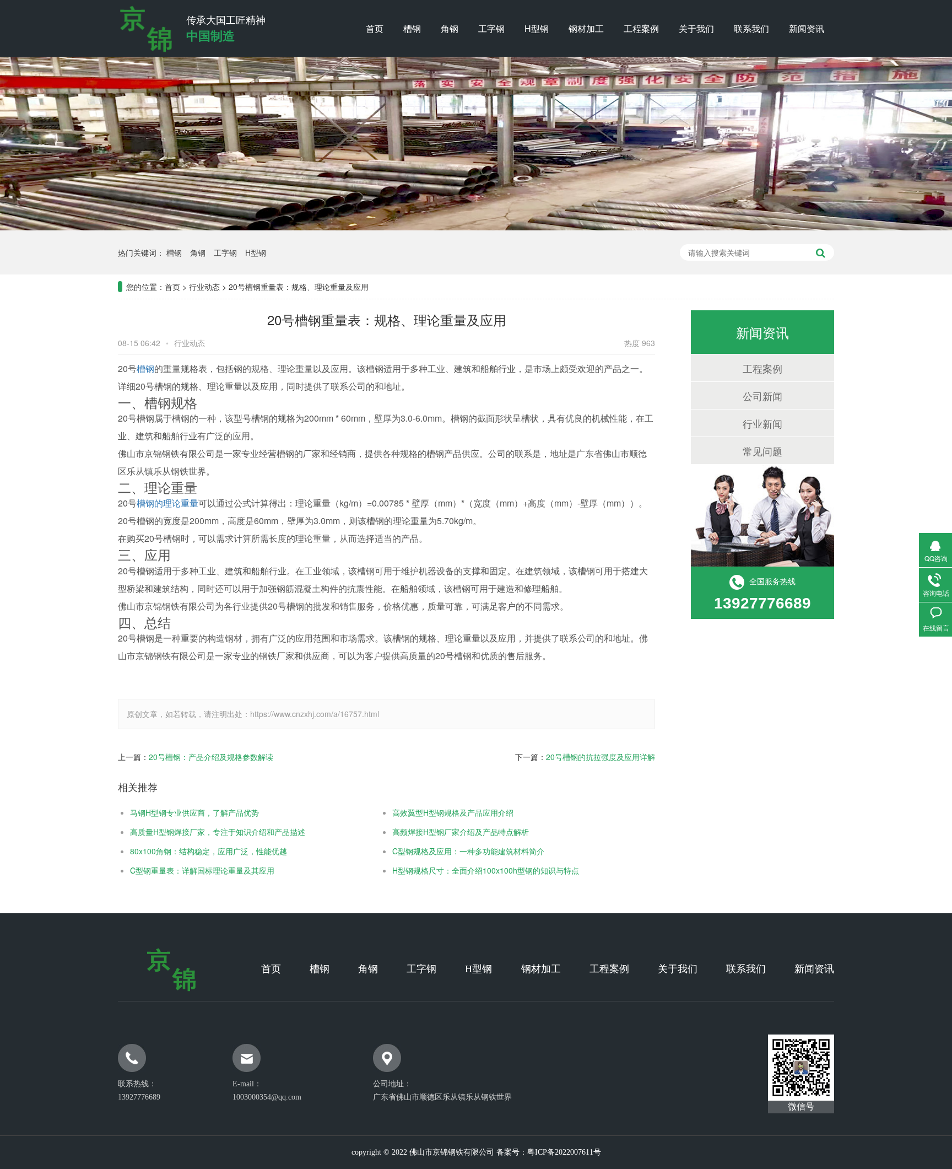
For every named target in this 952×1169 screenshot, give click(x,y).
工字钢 (491, 28)
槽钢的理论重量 (167, 503)
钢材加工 (586, 28)
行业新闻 (762, 423)
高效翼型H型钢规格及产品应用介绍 (452, 812)
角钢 (449, 28)
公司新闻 (762, 396)
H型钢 (536, 28)
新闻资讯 (806, 28)
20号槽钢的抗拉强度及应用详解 (600, 756)
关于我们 (696, 28)
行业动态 (204, 286)
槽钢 (412, 28)
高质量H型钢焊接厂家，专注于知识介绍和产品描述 (217, 831)
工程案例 (641, 28)
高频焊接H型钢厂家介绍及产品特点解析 (460, 831)
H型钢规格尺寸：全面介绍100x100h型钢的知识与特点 (485, 870)
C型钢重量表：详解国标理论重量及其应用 (202, 870)
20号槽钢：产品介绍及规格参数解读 (211, 756)
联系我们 (751, 28)
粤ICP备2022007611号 (564, 1152)
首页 (374, 28)
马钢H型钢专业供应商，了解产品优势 (194, 812)
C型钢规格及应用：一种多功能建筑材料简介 (468, 850)
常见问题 (762, 451)
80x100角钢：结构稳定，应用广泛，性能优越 (208, 850)
